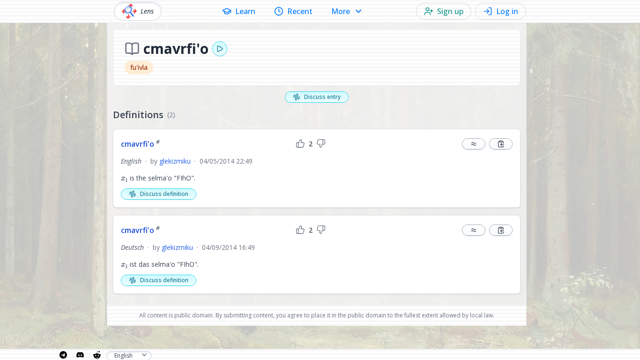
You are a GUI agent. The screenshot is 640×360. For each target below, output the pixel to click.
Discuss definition (164, 194)
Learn (245, 11)
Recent (300, 11)
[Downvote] (320, 144)
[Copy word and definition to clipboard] (501, 144)
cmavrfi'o (140, 144)
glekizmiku (175, 161)
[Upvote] (300, 144)
